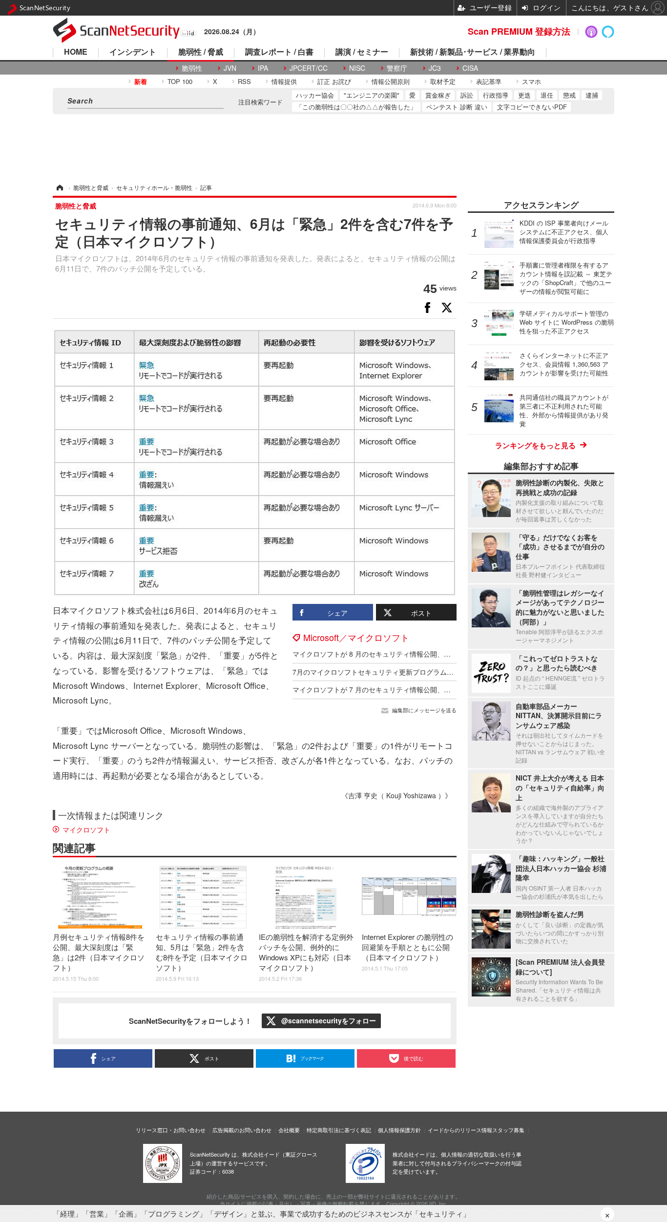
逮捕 (591, 95)
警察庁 (397, 68)
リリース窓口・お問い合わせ (171, 1130)
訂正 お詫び (334, 81)
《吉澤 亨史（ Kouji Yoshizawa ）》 (396, 795)
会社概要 (289, 1130)
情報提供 (284, 81)
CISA (470, 68)
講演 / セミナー (361, 52)
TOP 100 (179, 81)
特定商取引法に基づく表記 (339, 1130)
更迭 (524, 95)
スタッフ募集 (508, 1130)
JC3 (435, 68)
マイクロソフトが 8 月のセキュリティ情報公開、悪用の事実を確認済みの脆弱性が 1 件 (426, 654)
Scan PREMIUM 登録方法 (519, 31)
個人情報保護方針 (399, 1130)
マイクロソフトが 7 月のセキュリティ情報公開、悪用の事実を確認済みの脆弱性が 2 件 (426, 689)
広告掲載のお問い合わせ (241, 1130)
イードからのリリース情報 (460, 1130)
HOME (75, 52)
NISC (357, 68)
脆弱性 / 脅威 (200, 52)
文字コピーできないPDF (532, 106)
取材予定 (443, 81)
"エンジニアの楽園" (371, 95)
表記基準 (488, 81)
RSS (244, 81)
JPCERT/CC (309, 68)
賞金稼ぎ (438, 95)
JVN (230, 68)
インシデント (132, 52)
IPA (263, 68)
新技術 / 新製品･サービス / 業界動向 (472, 52)
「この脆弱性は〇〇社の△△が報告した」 (356, 106)
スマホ (531, 81)
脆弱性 (192, 68)
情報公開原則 (391, 81)
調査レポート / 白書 (279, 52)
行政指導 (495, 95)
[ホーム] (59, 187)
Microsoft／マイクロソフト (356, 637)
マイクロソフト (86, 829)
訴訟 (466, 95)
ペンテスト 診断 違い (456, 106)
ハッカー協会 (315, 95)
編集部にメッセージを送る (424, 710)
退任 (547, 95)
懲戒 (569, 95)
